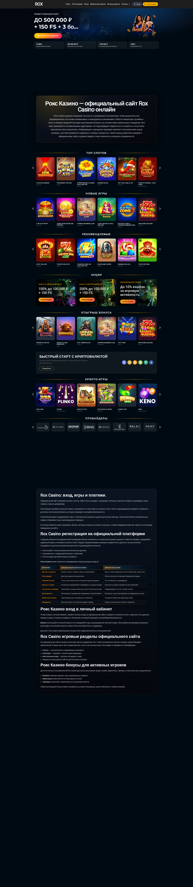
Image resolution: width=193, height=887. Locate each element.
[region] (96, 172)
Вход (86, 4)
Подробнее (46, 368)
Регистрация (77, 4)
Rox (39, 4)
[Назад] (33, 168)
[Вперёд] (160, 168)
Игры (68, 4)
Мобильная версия (98, 4)
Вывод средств (113, 4)
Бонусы (125, 4)
